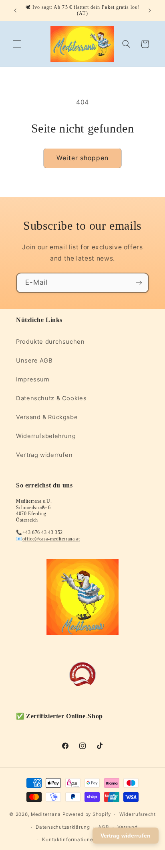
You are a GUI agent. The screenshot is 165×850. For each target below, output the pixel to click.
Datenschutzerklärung (63, 827)
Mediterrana (46, 814)
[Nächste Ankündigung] (150, 10)
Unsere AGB (34, 360)
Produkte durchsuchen (50, 341)
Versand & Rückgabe (47, 417)
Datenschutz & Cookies (51, 398)
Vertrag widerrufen (44, 455)
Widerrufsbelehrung (46, 436)
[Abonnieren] (139, 283)
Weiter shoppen (82, 158)
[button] (17, 44)
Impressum (33, 379)
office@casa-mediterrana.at (51, 539)
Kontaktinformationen (69, 839)
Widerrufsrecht (137, 814)
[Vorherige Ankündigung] (15, 10)
